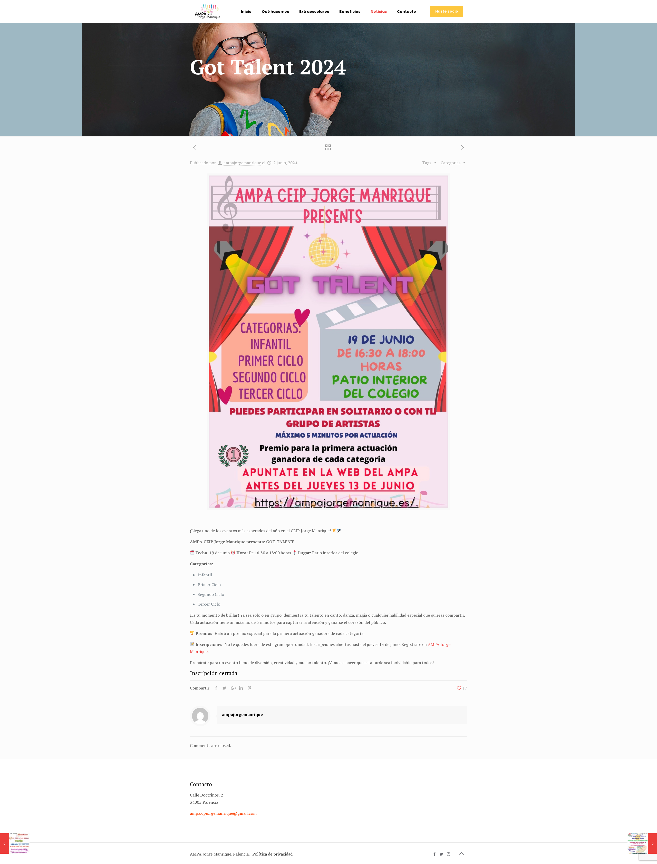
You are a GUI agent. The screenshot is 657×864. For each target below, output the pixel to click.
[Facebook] (434, 854)
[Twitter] (441, 854)
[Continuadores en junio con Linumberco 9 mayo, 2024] (15, 843)
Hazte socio (446, 11)
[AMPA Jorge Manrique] (207, 11)
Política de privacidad (272, 854)
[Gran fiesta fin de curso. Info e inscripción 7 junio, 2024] (642, 843)
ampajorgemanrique (242, 163)
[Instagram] (448, 854)
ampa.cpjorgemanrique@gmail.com (223, 813)
